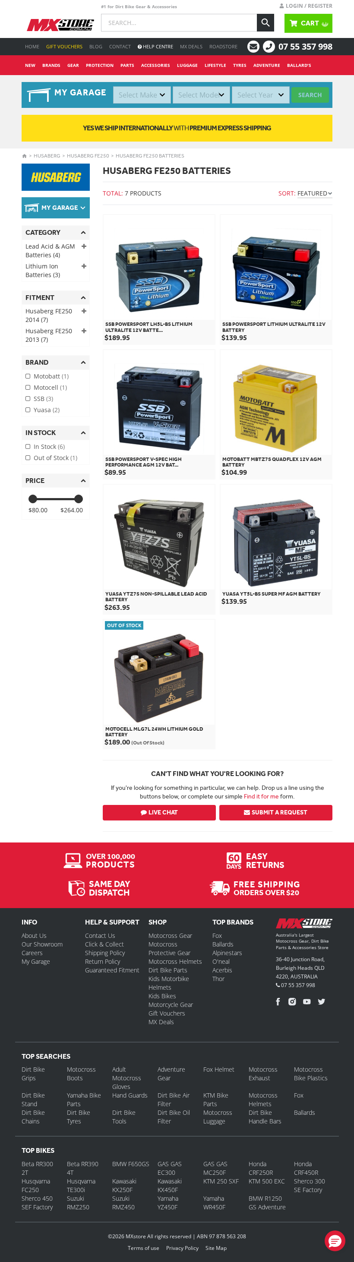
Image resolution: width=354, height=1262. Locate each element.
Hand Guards (130, 1095)
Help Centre (157, 46)
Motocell (50, 387)
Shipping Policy (105, 953)
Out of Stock (55, 458)
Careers (32, 953)
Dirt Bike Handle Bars (265, 1116)
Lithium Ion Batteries (42, 270)
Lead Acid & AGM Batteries (50, 250)
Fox (217, 935)
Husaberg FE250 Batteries (150, 156)
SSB (43, 398)
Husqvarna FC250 (36, 1185)
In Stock (49, 446)
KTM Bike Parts (215, 1099)
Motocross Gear (170, 935)
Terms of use (143, 1248)
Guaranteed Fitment (112, 970)
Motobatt (51, 376)
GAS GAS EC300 (170, 1168)
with (177, 128)
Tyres (240, 65)
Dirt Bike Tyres (78, 1116)
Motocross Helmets (175, 961)
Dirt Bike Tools (124, 1116)
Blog (95, 46)
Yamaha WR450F (214, 1202)
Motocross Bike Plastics (311, 1073)
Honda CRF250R (261, 1168)
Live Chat (163, 812)
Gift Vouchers (64, 46)
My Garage (36, 961)
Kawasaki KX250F (124, 1185)
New (30, 65)
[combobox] (142, 95)
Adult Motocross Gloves (126, 1078)
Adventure (266, 65)
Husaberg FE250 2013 (48, 335)
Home (32, 46)
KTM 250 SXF (221, 1181)
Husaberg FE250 (88, 156)
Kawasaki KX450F (170, 1185)
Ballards (223, 944)
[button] (335, 1240)
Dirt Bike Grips (33, 1073)
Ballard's (299, 65)
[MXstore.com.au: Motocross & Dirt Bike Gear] (60, 25)
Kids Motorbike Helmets (169, 983)
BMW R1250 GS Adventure (267, 1202)
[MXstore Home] (304, 925)
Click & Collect (104, 944)
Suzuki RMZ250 (78, 1202)
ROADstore (223, 46)
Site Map (216, 1248)
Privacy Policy (182, 1248)
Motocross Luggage (217, 1116)
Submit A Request (279, 812)
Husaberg (47, 156)
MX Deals (191, 46)
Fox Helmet (218, 1069)
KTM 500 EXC (267, 1181)
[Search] (265, 23)
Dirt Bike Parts (168, 970)
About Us (34, 935)
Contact (120, 46)
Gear (73, 65)
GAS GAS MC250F (215, 1168)
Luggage (187, 65)
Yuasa (47, 410)
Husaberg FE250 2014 (48, 315)
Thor (218, 979)
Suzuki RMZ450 (123, 1202)
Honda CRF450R (306, 1168)
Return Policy (102, 961)
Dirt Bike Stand (33, 1099)
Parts (127, 65)
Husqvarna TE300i (81, 1185)
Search (310, 95)
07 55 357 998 (305, 46)
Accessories (155, 65)
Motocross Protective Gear (169, 948)
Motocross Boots (81, 1073)
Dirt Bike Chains (33, 1116)
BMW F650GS (130, 1164)
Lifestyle (215, 65)
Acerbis (222, 970)
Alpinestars (227, 953)
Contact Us (100, 935)
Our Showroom (42, 944)
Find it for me (261, 796)
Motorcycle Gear (171, 1004)
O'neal (221, 961)
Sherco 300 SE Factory (309, 1185)
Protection (100, 65)
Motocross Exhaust (263, 1073)
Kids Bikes (162, 996)
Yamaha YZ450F (168, 1202)
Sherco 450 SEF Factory (37, 1202)
